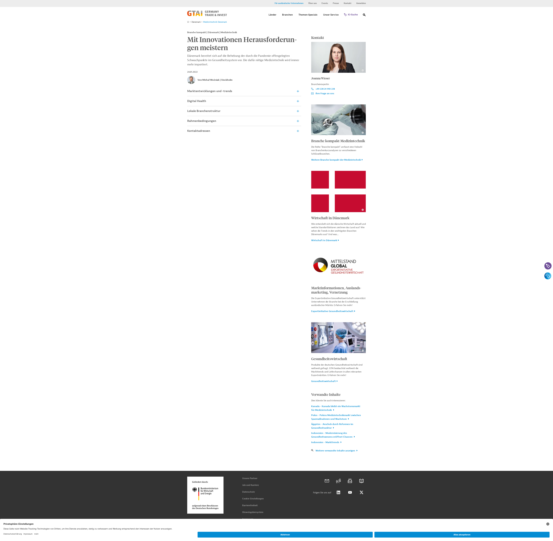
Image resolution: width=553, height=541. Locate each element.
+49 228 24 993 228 (325, 88)
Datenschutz (248, 492)
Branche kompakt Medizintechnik (338, 141)
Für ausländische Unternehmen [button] (289, 3)
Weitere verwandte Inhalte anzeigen (336, 450)
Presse (336, 3)
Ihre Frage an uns (325, 93)
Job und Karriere (250, 485)
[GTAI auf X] (361, 492)
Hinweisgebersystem (252, 512)
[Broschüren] (361, 481)
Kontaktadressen (198, 131)
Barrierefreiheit (250, 505)
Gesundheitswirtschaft (329, 358)
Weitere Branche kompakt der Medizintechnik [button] (336, 159)
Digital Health (196, 101)
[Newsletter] (350, 481)
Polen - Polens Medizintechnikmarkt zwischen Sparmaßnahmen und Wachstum (336, 417)
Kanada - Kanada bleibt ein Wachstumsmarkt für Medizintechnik (335, 408)
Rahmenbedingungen (201, 121)
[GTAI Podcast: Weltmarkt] (338, 481)
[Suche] (364, 15)
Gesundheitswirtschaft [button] (323, 381)
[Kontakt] (327, 481)
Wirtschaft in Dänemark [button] (324, 240)
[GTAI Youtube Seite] (350, 492)
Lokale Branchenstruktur (203, 111)
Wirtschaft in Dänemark (330, 218)
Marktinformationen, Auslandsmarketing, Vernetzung (336, 290)
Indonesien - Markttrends (325, 442)
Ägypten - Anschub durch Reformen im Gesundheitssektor (332, 426)
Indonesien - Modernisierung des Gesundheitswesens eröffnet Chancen (332, 435)
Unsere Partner (249, 478)
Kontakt (347, 3)
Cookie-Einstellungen (253, 498)
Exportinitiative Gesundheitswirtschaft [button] (332, 311)
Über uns (312, 3)
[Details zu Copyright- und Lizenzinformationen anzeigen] (363, 70)
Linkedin (338, 492)
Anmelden (361, 3)
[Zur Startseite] (207, 15)
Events (325, 3)
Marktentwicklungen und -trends (209, 91)
